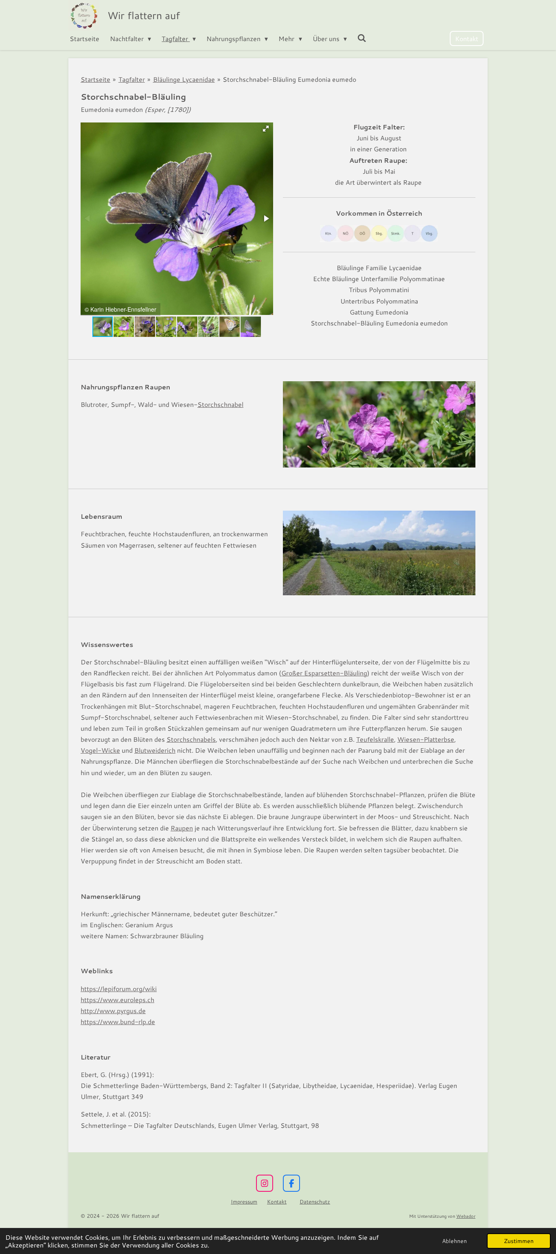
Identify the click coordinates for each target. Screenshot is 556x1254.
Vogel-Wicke (100, 750)
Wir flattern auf (143, 15)
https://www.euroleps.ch (117, 999)
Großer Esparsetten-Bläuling (324, 672)
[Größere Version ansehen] (379, 424)
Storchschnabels (191, 739)
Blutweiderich (154, 750)
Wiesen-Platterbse (425, 739)
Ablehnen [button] (454, 1241)
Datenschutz (315, 1201)
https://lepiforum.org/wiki (119, 988)
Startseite (95, 79)
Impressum (244, 1201)
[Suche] (362, 37)
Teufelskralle (375, 739)
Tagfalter (131, 79)
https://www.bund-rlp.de (118, 1021)
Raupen (182, 827)
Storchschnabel (220, 404)
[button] (265, 128)
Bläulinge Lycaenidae (184, 79)
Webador (465, 1216)
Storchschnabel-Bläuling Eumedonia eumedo (289, 79)
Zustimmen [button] (519, 1241)
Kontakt (277, 1201)
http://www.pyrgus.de (113, 1010)
